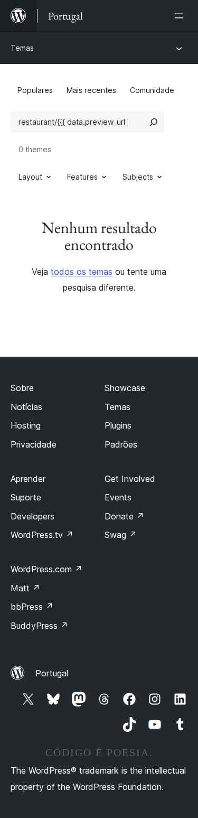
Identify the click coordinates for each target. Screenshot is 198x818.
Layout (30, 176)
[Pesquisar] (153, 122)
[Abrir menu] (181, 16)
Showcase (125, 388)
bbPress (32, 606)
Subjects (137, 176)
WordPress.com (46, 569)
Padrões (121, 444)
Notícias (26, 407)
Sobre (22, 388)
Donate (124, 516)
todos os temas (81, 271)
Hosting (26, 425)
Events (118, 497)
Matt (25, 588)
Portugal (51, 673)
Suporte (26, 497)
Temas (22, 47)
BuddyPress (39, 625)
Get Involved (130, 478)
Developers (32, 516)
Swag (121, 534)
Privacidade (33, 444)
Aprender (28, 478)
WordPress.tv (42, 534)
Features (82, 176)
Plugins (118, 425)
